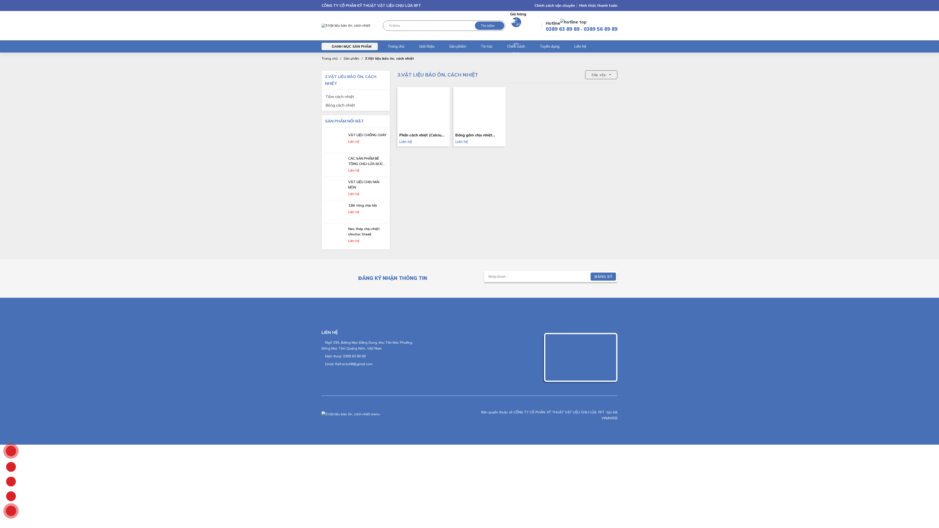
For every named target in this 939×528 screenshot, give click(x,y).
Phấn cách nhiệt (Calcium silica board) (422, 135)
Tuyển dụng (549, 46)
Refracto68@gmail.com (353, 364)
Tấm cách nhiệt (339, 96)
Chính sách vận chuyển (555, 5)
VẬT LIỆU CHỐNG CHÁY (367, 135)
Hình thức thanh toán (598, 5)
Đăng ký (603, 276)
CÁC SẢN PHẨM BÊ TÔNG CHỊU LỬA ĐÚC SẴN (365, 163)
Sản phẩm (457, 46)
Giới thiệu (427, 46)
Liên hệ (580, 46)
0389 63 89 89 (563, 29)
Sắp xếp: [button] (600, 75)
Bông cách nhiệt (340, 105)
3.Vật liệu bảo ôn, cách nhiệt (389, 58)
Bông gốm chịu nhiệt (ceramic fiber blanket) (476, 135)
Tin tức (486, 46)
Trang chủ (396, 46)
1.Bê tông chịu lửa (362, 205)
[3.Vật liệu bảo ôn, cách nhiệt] (346, 26)
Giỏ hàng (518, 17)
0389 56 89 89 (600, 29)
